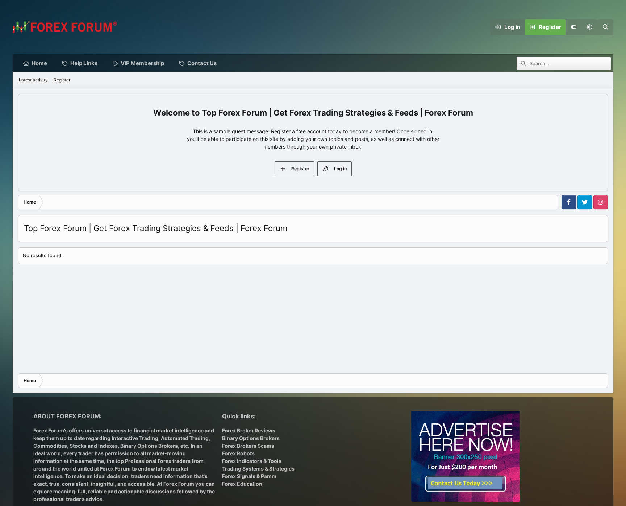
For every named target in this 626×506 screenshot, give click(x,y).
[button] (589, 27)
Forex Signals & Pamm (249, 476)
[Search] (605, 27)
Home (39, 63)
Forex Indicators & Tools (251, 461)
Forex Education (242, 484)
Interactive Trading (135, 438)
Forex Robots (238, 453)
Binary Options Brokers (148, 446)
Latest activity (33, 80)
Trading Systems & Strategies (258, 468)
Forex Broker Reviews (248, 430)
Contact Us (202, 63)
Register (62, 80)
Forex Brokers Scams (248, 446)
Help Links (83, 63)
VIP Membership (142, 63)
